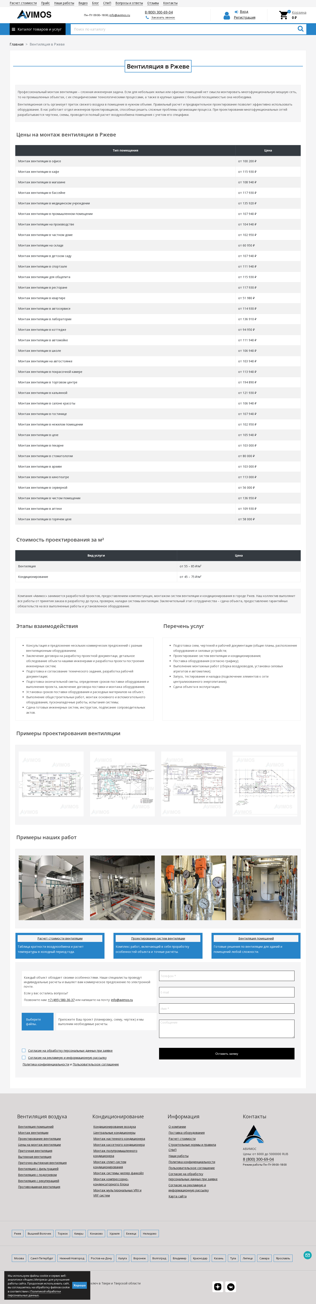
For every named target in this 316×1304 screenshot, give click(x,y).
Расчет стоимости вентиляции (60, 938)
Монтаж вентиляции (33, 1133)
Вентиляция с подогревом (37, 1175)
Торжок (63, 1233)
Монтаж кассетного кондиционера (119, 1145)
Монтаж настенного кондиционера (119, 1139)
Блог (95, 3)
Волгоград (159, 1258)
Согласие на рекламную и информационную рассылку (67, 1058)
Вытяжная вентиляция (34, 1157)
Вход (244, 11)
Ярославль (283, 1258)
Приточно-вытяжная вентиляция (42, 1163)
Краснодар (200, 1258)
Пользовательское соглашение (96, 1064)
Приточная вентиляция (35, 1151)
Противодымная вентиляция (39, 1187)
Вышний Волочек (39, 1233)
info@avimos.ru (119, 15)
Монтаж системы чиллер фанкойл (118, 1173)
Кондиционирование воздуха (114, 1127)
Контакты (170, 3)
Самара (264, 1258)
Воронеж (139, 1258)
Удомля (114, 1233)
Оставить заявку (226, 1053)
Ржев (17, 1233)
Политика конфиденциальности (46, 1064)
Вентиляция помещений (256, 938)
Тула (233, 1258)
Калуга (122, 1258)
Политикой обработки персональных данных (34, 1293)
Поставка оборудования (187, 1133)
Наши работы (64, 3)
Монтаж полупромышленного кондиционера (115, 1153)
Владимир (179, 1258)
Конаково (96, 1233)
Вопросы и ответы (129, 3)
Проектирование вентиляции (39, 1139)
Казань (219, 1258)
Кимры (78, 1233)
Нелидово (149, 1233)
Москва (19, 1258)
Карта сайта (178, 1196)
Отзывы (153, 3)
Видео (83, 3)
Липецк (248, 1258)
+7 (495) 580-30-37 (61, 1000)
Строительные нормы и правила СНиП (192, 1147)
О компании (177, 1127)
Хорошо (80, 1285)
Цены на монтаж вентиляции (39, 1145)
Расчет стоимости (23, 3)
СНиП (107, 3)
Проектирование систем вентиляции (158, 938)
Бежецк (131, 1233)
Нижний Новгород (72, 1258)
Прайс (45, 3)
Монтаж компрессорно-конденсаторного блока (111, 1181)
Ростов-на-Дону (101, 1258)
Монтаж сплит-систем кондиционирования (109, 1164)
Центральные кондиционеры (114, 1133)
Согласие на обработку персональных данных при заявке (70, 1050)
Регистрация (244, 17)
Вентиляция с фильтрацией (38, 1169)
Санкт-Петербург (42, 1258)
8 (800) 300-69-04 (159, 12)
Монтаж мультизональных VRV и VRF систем (117, 1192)
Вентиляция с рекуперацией (38, 1181)
